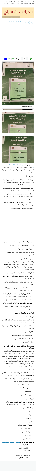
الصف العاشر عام (22, 1)
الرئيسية (30, 1)
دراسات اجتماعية (12, 1)
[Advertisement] (18, 40)
